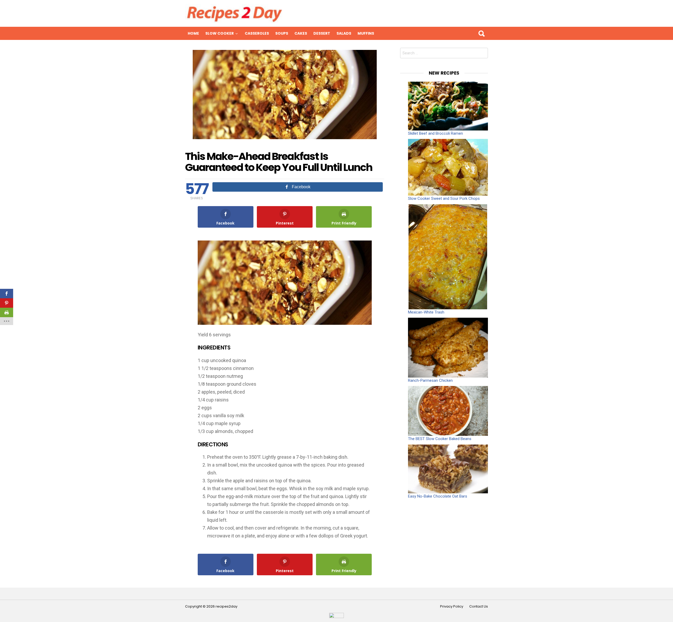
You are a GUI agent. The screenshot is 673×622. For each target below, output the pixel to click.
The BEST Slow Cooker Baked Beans (439, 438)
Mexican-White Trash (426, 312)
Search (481, 33)
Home (193, 33)
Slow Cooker (219, 33)
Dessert (321, 33)
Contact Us (478, 606)
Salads (343, 33)
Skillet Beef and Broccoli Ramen (435, 133)
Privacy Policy (451, 606)
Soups (281, 33)
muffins (366, 33)
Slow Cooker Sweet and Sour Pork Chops (444, 198)
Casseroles (257, 33)
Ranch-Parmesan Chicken (430, 380)
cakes (300, 33)
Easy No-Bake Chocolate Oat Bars (437, 496)
